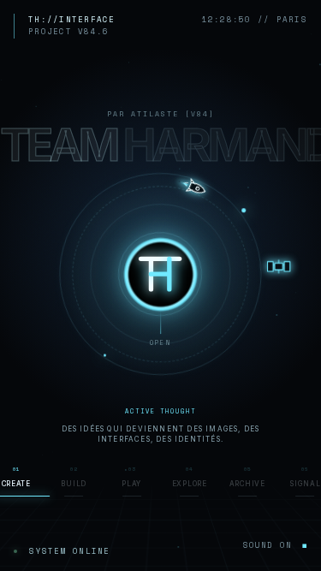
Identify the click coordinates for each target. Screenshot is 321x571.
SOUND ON (275, 544)
